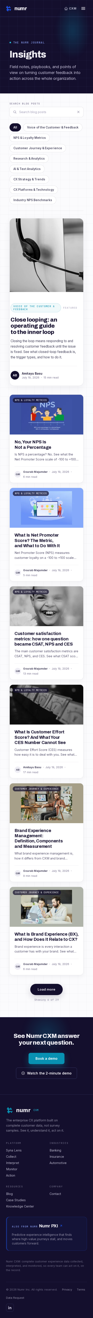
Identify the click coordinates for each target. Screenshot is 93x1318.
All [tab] (15, 127)
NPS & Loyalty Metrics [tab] (29, 137)
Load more (47, 989)
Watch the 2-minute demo (49, 1073)
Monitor (12, 1169)
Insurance (57, 1156)
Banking (55, 1150)
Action (10, 1175)
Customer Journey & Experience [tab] (37, 148)
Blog (9, 1194)
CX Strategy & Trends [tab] (29, 179)
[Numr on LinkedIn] (10, 1308)
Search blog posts (25, 103)
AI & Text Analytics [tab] (27, 169)
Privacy (67, 1289)
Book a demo (46, 1058)
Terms (81, 1289)
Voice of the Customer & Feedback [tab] (53, 127)
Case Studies (16, 1200)
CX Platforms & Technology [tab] (33, 189)
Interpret (12, 1163)
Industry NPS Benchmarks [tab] (32, 200)
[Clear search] (78, 112)
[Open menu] (83, 8)
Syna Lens (14, 1150)
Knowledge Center (20, 1206)
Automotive (58, 1163)
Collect (11, 1156)
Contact (55, 1194)
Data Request (15, 1297)
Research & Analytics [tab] (29, 158)
